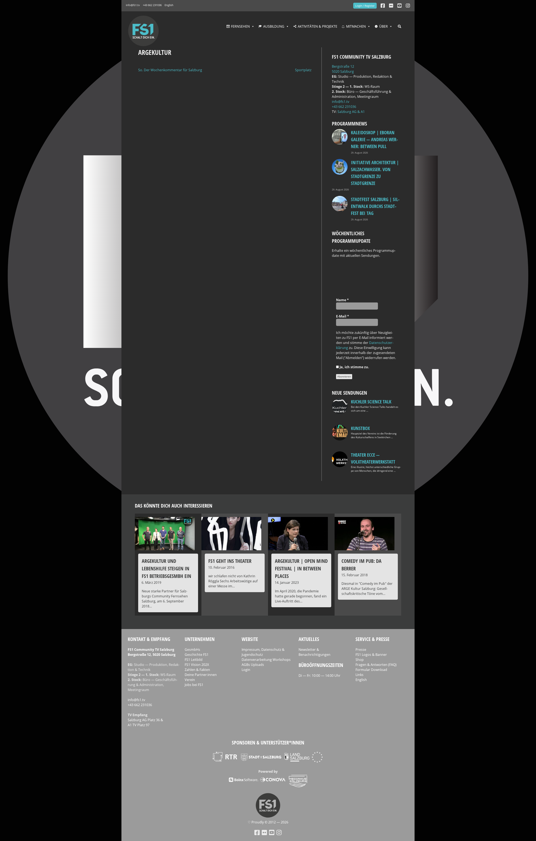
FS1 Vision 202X (197, 664)
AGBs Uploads (253, 664)
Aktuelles (309, 639)
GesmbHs (192, 649)
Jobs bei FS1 (194, 684)
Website (250, 639)
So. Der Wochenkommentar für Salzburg (170, 70)
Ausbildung (273, 26)
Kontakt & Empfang (149, 639)
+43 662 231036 (152, 5)
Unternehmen (200, 639)
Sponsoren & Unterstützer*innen (268, 742)
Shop (360, 659)
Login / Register (365, 6)
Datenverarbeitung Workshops (266, 659)
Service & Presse (372, 639)
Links (359, 674)
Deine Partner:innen (201, 674)
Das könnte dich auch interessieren (173, 505)
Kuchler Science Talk (371, 401)
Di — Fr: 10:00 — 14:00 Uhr (319, 675)
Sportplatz (303, 70)
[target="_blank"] (408, 5)
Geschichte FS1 (197, 654)
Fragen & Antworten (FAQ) (376, 664)
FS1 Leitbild (193, 659)
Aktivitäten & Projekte (317, 26)
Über (383, 26)
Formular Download (371, 669)
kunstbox (360, 428)
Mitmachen (356, 26)
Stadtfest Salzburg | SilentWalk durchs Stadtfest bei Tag (375, 206)
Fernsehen (240, 26)
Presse (361, 649)
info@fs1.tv (133, 5)
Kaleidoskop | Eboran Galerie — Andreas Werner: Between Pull (374, 139)
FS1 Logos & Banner (371, 654)
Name (342, 300)
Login (246, 669)
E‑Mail (342, 316)
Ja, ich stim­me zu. (354, 367)
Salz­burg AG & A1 (351, 111)
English (169, 5)
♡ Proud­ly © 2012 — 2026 (268, 822)
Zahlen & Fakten (197, 669)
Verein (190, 679)
